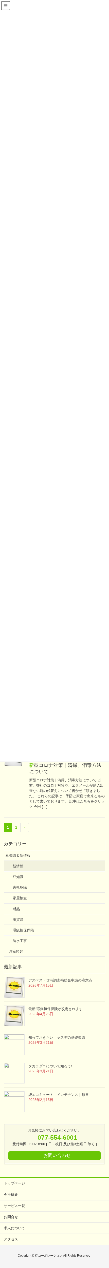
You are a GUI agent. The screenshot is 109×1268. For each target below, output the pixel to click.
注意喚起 (16, 951)
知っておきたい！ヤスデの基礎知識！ (58, 1037)
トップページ (14, 1183)
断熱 (16, 909)
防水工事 (20, 941)
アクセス (11, 1239)
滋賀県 (18, 919)
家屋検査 (20, 898)
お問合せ (11, 1217)
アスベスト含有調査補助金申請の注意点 (60, 980)
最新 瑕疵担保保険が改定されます (55, 1009)
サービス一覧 (14, 1206)
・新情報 (16, 866)
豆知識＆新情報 (18, 855)
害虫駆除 (20, 887)
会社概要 (11, 1195)
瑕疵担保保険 (23, 930)
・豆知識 (16, 877)
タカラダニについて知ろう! (50, 1066)
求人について (14, 1228)
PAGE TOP (101, 1225)
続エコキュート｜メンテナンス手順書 (58, 1095)
